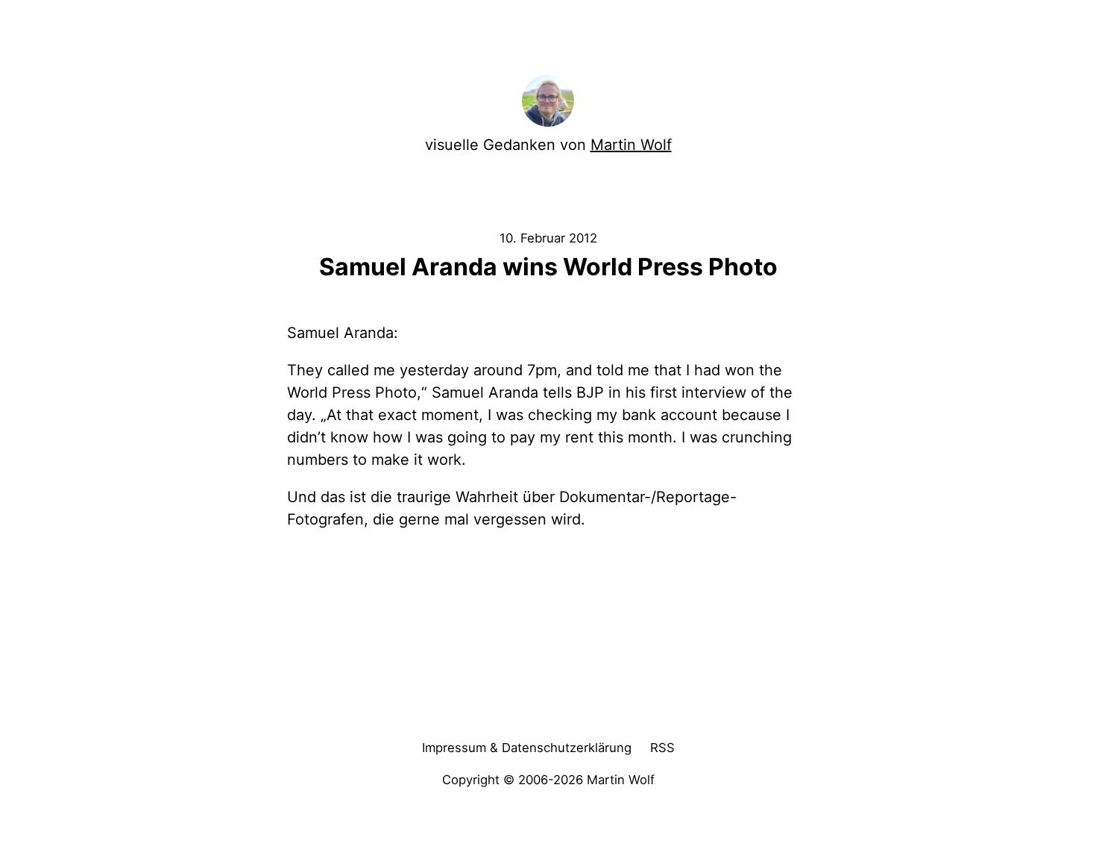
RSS (662, 747)
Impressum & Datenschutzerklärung (527, 747)
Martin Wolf (631, 145)
